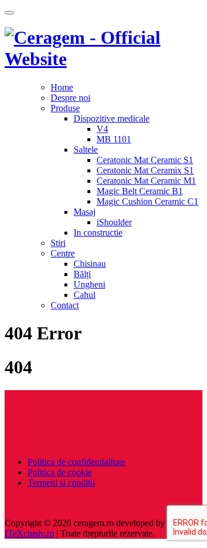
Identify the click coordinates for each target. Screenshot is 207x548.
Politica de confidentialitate (76, 462)
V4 (102, 129)
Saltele (86, 149)
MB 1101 (114, 139)
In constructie (98, 232)
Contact (65, 305)
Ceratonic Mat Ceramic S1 (145, 160)
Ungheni (89, 284)
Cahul (84, 295)
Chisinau (90, 264)
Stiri (58, 243)
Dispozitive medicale (112, 118)
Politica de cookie (60, 472)
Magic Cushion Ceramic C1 (147, 201)
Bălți (82, 274)
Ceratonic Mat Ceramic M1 (146, 181)
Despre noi (70, 98)
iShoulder (114, 222)
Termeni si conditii (61, 482)
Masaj (84, 212)
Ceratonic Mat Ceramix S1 (145, 170)
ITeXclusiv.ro (29, 533)
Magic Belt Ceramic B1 (140, 191)
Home (62, 87)
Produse (65, 108)
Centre (63, 253)
